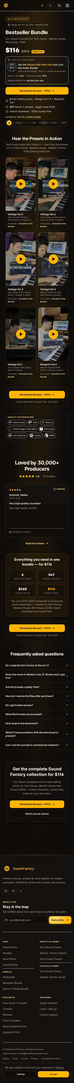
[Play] (9, 122)
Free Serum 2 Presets (15, 1003)
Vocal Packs (9, 958)
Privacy (34, 1058)
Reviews (7, 1014)
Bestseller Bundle (12, 982)
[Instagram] (6, 891)
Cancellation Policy (50, 1058)
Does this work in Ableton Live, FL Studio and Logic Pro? (35, 676)
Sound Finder (10, 964)
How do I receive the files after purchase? (30, 696)
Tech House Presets (51, 958)
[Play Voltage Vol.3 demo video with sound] (21, 259)
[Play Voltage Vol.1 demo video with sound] (21, 334)
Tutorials (7, 1008)
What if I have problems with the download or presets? (32, 734)
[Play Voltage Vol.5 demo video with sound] (21, 184)
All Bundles (9, 977)
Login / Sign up (48, 1008)
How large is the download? (22, 723)
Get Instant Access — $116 (34, 90)
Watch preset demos (37, 813)
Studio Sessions (48, 1003)
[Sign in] (42, 5)
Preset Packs (10, 947)
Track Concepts (12, 1020)
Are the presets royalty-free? (22, 686)
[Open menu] (67, 5)
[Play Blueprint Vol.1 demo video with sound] (53, 334)
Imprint (6, 1058)
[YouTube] (13, 891)
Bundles (7, 953)
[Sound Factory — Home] (6, 5)
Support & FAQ (11, 1032)
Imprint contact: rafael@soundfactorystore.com (25, 1053)
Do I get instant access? (19, 705)
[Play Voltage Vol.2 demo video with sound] (53, 259)
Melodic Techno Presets (53, 953)
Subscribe (58, 919)
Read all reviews (35, 543)
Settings (21, 1074)
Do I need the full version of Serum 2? (27, 665)
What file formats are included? (24, 714)
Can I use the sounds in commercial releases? (32, 744)
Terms (15, 1058)
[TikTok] (21, 891)
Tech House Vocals (50, 971)
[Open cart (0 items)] (59, 5)
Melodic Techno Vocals (52, 977)
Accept (53, 1074)
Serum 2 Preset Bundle (15, 988)
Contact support (49, 1014)
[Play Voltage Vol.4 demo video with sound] (53, 184)
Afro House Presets (50, 947)
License (24, 1058)
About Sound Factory (15, 1026)
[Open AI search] (51, 5)
